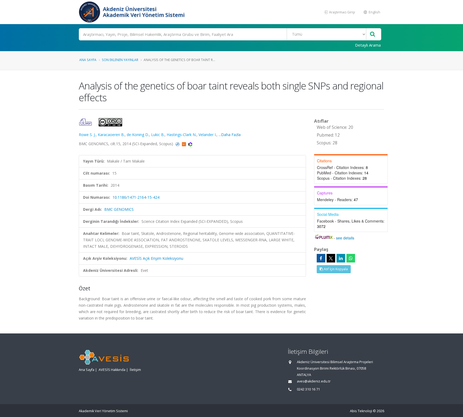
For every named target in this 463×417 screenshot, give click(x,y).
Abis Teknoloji (361, 411)
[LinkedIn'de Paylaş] (341, 258)
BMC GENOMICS (119, 209)
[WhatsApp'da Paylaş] (350, 258)
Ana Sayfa (87, 60)
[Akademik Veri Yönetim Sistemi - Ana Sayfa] (90, 12)
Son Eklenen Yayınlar (120, 60)
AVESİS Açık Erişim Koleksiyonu (156, 258)
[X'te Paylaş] (331, 258)
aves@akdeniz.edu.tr (314, 381)
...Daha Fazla (230, 134)
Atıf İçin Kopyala (335, 269)
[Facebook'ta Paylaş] (321, 258)
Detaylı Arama (368, 45)
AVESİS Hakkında (112, 369)
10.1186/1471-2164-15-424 (136, 197)
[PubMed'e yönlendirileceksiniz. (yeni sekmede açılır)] (178, 143)
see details (345, 238)
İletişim (135, 369)
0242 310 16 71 (308, 389)
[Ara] (373, 34)
